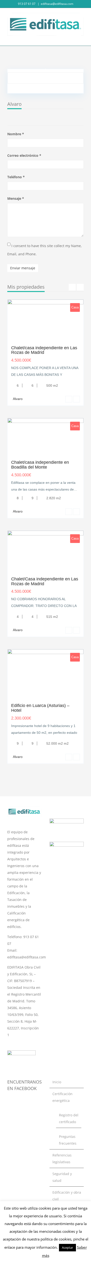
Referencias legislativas (62, 1158)
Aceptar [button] (67, 1247)
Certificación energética (62, 1097)
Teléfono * (16, 177)
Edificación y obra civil (66, 1195)
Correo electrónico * (24, 155)
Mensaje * (15, 198)
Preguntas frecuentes (67, 1140)
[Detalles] (68, 399)
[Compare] (76, 399)
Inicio (56, 1082)
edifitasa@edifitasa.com (57, 4)
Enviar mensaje (22, 268)
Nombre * (15, 134)
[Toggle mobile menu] (82, 38)
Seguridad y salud (62, 1177)
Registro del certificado (68, 1118)
